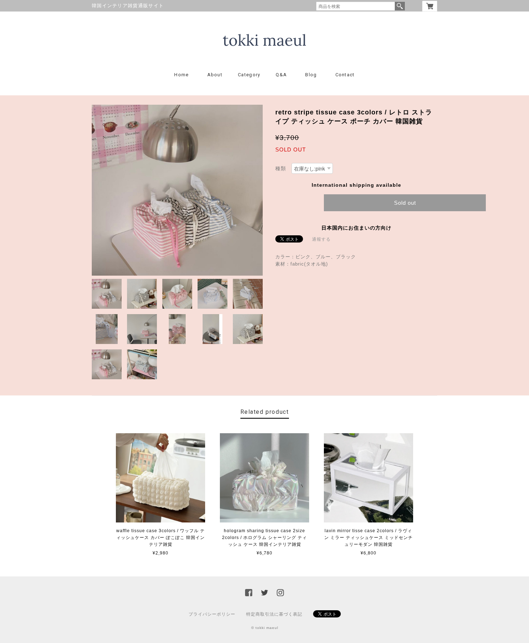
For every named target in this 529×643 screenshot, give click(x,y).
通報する (321, 239)
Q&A (281, 74)
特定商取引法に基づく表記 (274, 614)
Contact (345, 74)
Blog (311, 74)
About (215, 74)
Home (181, 74)
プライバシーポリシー (212, 614)
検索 (400, 6)
